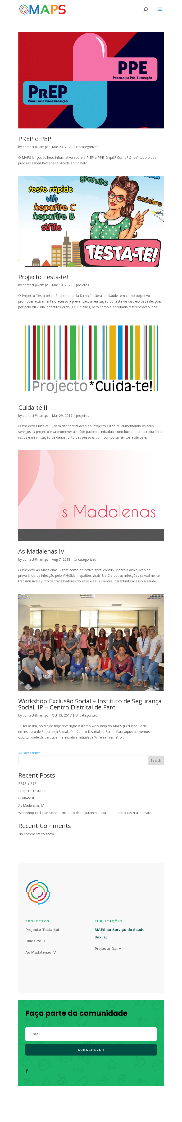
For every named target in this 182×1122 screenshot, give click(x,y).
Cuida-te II (32, 407)
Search (156, 760)
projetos (82, 285)
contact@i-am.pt (35, 147)
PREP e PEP (34, 138)
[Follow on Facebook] (27, 1071)
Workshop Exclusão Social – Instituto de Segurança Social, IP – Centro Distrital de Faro (90, 704)
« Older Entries (29, 753)
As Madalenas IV (41, 551)
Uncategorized (87, 147)
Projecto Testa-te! (43, 277)
